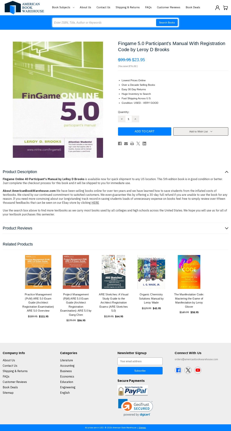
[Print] (132, 143)
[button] (135, 408)
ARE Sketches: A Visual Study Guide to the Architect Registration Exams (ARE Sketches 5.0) (113, 302)
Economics (67, 376)
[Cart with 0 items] (225, 7)
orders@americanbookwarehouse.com (196, 359)
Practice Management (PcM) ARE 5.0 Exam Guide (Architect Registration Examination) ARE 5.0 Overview (38, 302)
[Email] (126, 143)
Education (66, 382)
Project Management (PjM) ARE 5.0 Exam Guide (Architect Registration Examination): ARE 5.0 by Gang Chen (76, 304)
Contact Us (103, 7)
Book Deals (193, 7)
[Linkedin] (144, 143)
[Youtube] (197, 370)
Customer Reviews (168, 7)
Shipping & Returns (128, 7)
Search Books (167, 22)
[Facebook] (120, 143)
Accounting (67, 365)
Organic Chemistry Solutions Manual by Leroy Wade (151, 298)
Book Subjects (61, 7)
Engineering (67, 387)
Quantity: (123, 112)
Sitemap (8, 392)
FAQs (148, 7)
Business (66, 371)
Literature (66, 360)
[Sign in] (217, 7)
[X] (138, 143)
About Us (85, 7)
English (65, 392)
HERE (95, 202)
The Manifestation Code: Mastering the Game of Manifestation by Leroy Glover (189, 300)
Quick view (38, 272)
